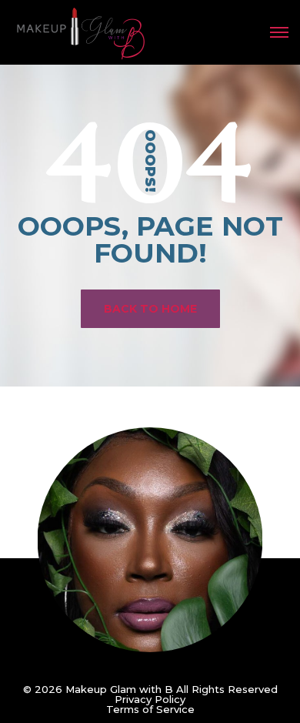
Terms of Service (150, 709)
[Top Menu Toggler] (279, 32)
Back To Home (150, 309)
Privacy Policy (150, 699)
